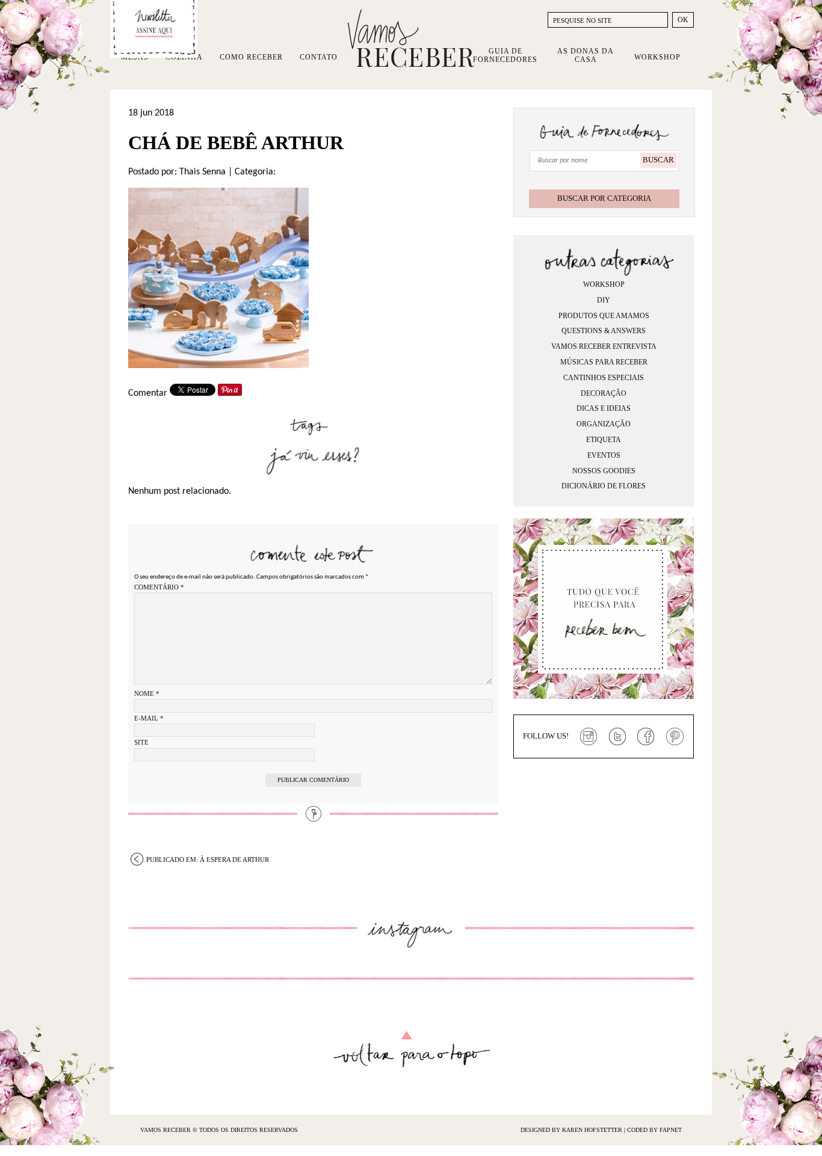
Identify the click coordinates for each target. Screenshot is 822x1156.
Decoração (603, 393)
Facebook (646, 737)
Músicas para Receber (603, 362)
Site (141, 742)
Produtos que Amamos (603, 316)
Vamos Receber (411, 38)
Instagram (588, 737)
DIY (603, 300)
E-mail (149, 718)
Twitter (617, 737)
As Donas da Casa (585, 55)
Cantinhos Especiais (603, 378)
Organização (603, 424)
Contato (319, 57)
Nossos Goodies (603, 471)
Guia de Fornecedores (505, 55)
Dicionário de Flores (603, 486)
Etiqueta (603, 439)
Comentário (159, 587)
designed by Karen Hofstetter (572, 1130)
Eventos (603, 455)
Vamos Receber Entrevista (604, 346)
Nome (146, 693)
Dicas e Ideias (603, 408)
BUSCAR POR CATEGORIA (604, 198)
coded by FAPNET (654, 1130)
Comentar (147, 393)
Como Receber (251, 57)
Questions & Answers (603, 331)
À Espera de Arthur (207, 859)
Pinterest (675, 737)
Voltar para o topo (411, 1049)
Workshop (657, 57)
